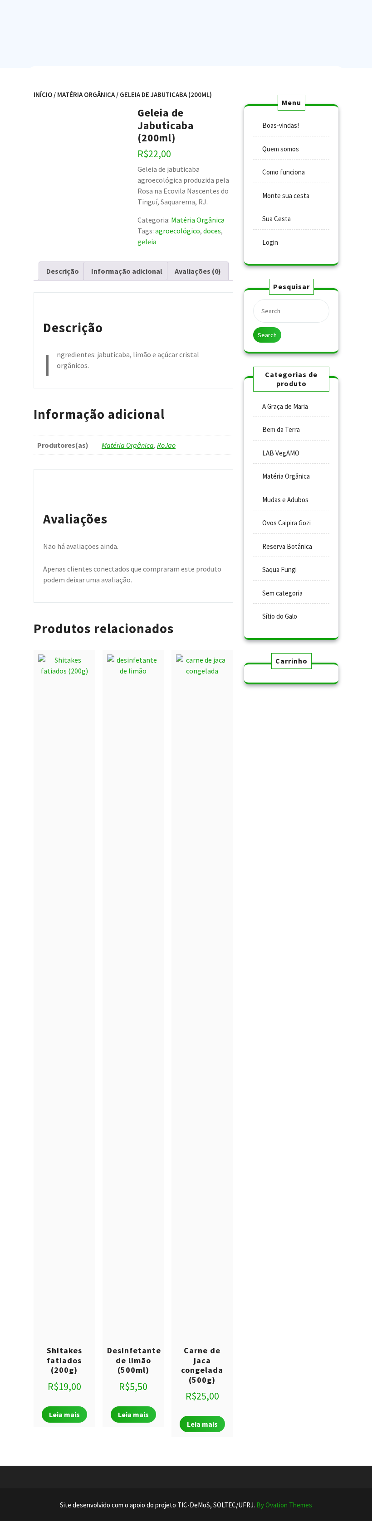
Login (270, 242)
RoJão (166, 445)
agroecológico (177, 230)
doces (212, 230)
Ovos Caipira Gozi (286, 522)
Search (267, 335)
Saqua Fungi (279, 569)
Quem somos (280, 149)
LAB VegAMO (280, 453)
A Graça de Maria (285, 406)
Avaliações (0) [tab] (198, 271)
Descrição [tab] (62, 271)
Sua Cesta (276, 218)
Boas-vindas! (280, 125)
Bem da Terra (281, 429)
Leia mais (64, 1414)
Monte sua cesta (285, 195)
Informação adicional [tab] (126, 271)
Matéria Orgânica (86, 94)
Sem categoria (282, 593)
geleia (147, 241)
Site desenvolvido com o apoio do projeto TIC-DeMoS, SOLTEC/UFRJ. (186, 1505)
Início (43, 94)
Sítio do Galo (279, 616)
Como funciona (283, 172)
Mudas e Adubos (285, 499)
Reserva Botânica (287, 546)
